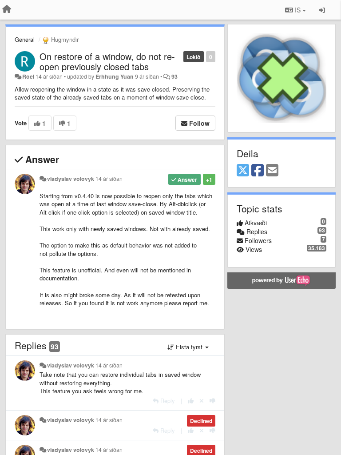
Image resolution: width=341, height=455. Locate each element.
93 (174, 76)
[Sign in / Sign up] (322, 9)
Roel (28, 76)
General (25, 39)
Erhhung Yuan (114, 76)
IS (297, 9)
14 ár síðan (109, 179)
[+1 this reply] (191, 400)
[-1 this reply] (212, 400)
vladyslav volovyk (70, 179)
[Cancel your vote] (201, 400)
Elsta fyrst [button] (189, 347)
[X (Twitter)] (243, 170)
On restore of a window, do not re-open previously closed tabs (107, 61)
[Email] (272, 170)
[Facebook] (257, 170)
